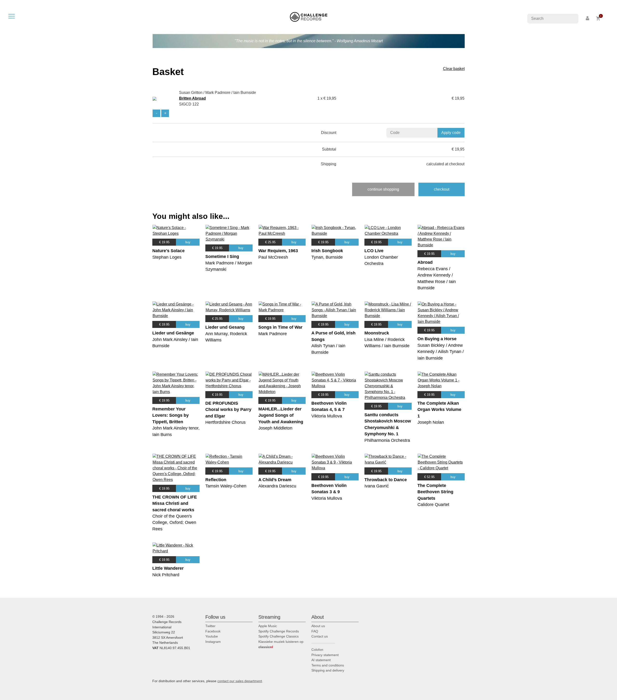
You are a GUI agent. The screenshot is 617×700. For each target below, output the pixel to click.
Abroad (425, 262)
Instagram (213, 642)
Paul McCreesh (273, 257)
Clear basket (454, 69)
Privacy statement (325, 655)
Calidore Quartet (433, 504)
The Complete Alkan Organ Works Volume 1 (439, 409)
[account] (587, 18)
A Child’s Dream (274, 479)
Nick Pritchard (165, 574)
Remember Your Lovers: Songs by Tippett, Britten (170, 415)
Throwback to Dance (385, 479)
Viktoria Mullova (326, 416)
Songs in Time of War (280, 327)
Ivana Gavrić (376, 486)
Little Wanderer (168, 568)
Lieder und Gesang (225, 327)
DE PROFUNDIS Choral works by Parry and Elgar (228, 409)
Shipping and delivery (327, 670)
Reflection (215, 479)
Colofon (317, 649)
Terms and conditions (327, 665)
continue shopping (383, 189)
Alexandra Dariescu (277, 486)
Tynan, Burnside (327, 257)
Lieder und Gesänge (173, 333)
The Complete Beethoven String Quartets (435, 492)
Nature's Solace (168, 250)
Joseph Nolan (430, 422)
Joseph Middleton (275, 428)
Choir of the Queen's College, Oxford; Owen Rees (174, 522)
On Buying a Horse (436, 338)
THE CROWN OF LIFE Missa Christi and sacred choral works (174, 503)
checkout (441, 189)
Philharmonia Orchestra (387, 440)
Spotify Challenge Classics (278, 636)
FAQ (314, 631)
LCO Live (373, 250)
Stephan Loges (166, 257)
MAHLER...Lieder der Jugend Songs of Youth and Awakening (280, 415)
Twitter (210, 626)
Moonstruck (376, 333)
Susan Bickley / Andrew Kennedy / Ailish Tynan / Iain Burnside (440, 351)
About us (318, 626)
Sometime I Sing (222, 256)
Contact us (319, 636)
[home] (308, 16)
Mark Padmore (272, 333)
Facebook (213, 631)
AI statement (321, 660)
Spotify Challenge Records (278, 631)
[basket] (598, 18)
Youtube (211, 636)
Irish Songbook (327, 250)
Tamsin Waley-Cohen (225, 486)
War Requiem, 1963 (278, 250)
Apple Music (267, 626)
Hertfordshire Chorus (225, 422)
